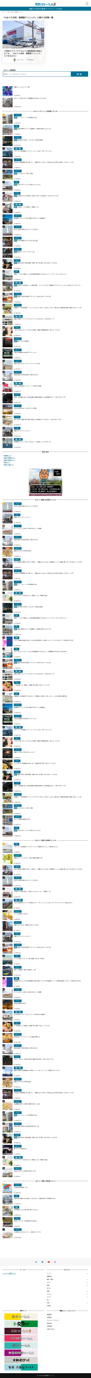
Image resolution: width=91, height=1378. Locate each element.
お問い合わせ (50, 1329)
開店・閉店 (50, 1279)
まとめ (49, 1288)
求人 (48, 1300)
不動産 (49, 1306)
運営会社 (49, 1323)
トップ (49, 1273)
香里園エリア (7, 455)
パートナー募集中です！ (9, 1273)
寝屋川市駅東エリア (9, 460)
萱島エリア (7, 462)
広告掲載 (49, 1326)
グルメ (49, 1282)
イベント (49, 1294)
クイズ (49, 1297)
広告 (48, 1303)
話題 (48, 1291)
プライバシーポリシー (53, 1320)
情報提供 (49, 1276)
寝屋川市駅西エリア (9, 458)
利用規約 (49, 1317)
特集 (48, 1285)
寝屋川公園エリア (9, 464)
